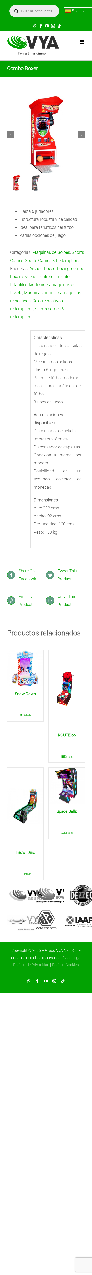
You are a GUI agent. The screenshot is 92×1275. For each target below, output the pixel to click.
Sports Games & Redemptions (52, 260)
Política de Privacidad (31, 965)
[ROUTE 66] (67, 688)
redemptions (21, 308)
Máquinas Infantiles (42, 292)
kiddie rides (39, 284)
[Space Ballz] (67, 786)
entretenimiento (55, 276)
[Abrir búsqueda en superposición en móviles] (34, 11)
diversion (30, 276)
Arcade (35, 268)
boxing (63, 268)
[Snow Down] (25, 668)
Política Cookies (65, 965)
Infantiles (18, 284)
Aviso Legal (71, 958)
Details (27, 715)
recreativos (52, 300)
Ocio (36, 300)
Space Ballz (67, 811)
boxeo (49, 268)
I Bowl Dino (25, 852)
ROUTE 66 (67, 735)
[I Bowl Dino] (25, 806)
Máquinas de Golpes (51, 252)
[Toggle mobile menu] (82, 41)
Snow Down (25, 693)
